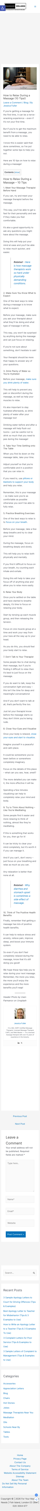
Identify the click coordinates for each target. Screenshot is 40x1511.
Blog (26, 102)
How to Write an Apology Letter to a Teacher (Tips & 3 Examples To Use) (19, 1328)
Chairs (6, 1398)
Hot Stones (9, 1403)
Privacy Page (20, 1458)
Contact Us (20, 1462)
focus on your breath (16, 522)
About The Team (20, 1480)
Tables (6, 1432)
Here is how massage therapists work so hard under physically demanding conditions (22, 273)
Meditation (8, 1417)
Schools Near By (11, 1427)
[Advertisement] (20, 34)
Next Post (20, 1124)
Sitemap (20, 1476)
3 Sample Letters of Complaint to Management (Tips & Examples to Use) (20, 1355)
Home (20, 1455)
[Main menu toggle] (35, 6)
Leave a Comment (12, 102)
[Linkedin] (19, 1043)
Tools (6, 1436)
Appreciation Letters (13, 1388)
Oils (5, 1422)
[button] (3, 8)
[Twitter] (22, 1043)
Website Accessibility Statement (20, 1473)
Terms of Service (20, 1469)
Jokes (6, 1407)
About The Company (20, 1466)
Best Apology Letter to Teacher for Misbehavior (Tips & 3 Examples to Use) (19, 1315)
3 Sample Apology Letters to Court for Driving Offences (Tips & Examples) (19, 1301)
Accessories (9, 1383)
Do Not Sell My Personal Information (14, 1485)
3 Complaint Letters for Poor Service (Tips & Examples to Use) (17, 1342)
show (17, 172)
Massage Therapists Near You (18, 1412)
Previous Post (20, 1116)
